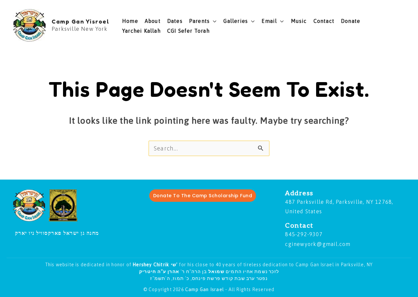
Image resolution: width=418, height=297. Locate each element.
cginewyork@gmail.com (317, 244)
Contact (324, 21)
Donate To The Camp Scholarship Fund (202, 195)
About (153, 21)
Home (130, 21)
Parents (199, 21)
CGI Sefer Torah (188, 30)
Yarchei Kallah (141, 30)
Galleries (235, 21)
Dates (175, 21)
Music (299, 21)
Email (269, 21)
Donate (350, 21)
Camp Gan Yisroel (80, 21)
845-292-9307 (303, 234)
